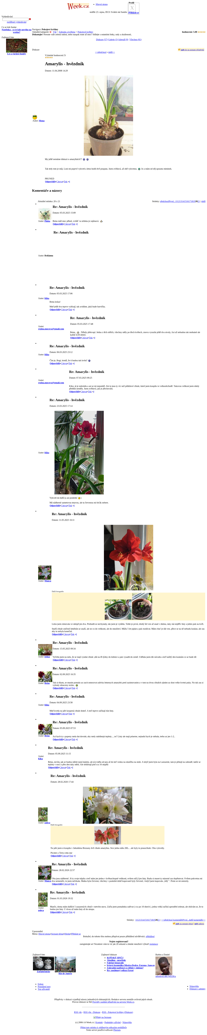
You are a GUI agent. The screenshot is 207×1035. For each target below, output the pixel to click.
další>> (111, 52)
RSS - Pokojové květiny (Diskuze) (117, 1012)
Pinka (47, 221)
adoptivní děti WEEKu (165, 976)
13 (181, 201)
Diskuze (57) (102, 39)
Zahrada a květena (67, 32)
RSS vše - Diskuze (92, 1012)
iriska (47, 656)
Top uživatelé (44, 989)
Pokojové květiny (85, 32)
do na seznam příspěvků (192, 50)
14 (183, 201)
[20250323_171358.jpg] (79, 493)
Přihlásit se (76, 934)
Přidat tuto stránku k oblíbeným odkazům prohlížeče (103, 1027)
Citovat (59, 181)
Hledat (67, 934)
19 (194, 201)
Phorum (116, 1030)
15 (185, 201)
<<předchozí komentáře (171, 920)
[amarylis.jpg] (108, 155)
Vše (54, 32)
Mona (41, 121)
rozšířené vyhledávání (16, 22)
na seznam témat (184, 924)
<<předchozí (100, 52)
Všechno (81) (135, 39)
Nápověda (194, 986)
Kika (46, 298)
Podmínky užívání (112, 1022)
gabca (47, 822)
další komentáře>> (197, 920)
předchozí (164, 201)
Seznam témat (57, 934)
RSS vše (78, 1012)
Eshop (40, 984)
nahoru (199, 924)
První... (172, 201)
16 (187, 201)
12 (178, 201)
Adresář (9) (123, 39)
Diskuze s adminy (197, 989)
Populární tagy (44, 986)
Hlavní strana (102, 4)
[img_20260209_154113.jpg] (107, 823)
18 (192, 201)
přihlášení (150, 936)
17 (190, 201)
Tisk (65, 181)
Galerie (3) (113, 39)
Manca (47, 581)
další (203, 201)
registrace (154, 944)
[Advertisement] (16, 102)
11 (176, 201)
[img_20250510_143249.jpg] (128, 589)
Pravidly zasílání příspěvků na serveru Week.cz (113, 1002)
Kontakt (99, 1022)
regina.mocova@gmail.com (51, 329)
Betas (47, 683)
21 (199, 201)
